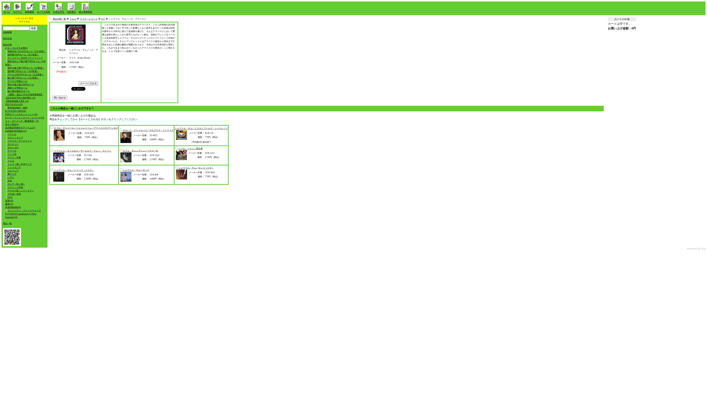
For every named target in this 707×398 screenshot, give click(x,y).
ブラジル (12, 134)
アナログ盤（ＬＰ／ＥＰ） (21, 190)
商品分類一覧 (59, 19)
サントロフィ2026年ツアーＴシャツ (25, 58)
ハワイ (11, 177)
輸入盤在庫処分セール (19, 91)
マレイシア (13, 171)
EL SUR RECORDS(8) (15, 111)
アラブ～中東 (14, 157)
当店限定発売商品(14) (16, 131)
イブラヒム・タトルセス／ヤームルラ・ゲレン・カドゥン (82, 151)
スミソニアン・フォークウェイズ (24, 210)
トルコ (11, 161)
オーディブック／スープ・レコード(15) (24, 117)
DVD (10, 197)
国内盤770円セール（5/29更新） (23, 71)
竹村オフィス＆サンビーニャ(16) (21, 114)
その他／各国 (14, 194)
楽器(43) (9, 200)
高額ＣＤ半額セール (17, 88)
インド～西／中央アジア (20, 164)
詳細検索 (7, 32)
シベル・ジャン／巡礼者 (190, 148)
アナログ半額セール (17, 81)
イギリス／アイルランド (20, 141)
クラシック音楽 (15, 187)
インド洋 (12, 154)
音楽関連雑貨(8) (13, 207)
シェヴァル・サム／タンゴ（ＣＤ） (196, 168)
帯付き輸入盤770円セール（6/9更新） (26, 68)
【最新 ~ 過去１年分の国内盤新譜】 (25, 94)
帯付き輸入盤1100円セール (21, 84)
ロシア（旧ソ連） (16, 184)
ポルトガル (13, 147)
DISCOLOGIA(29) (14, 104)
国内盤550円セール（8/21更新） (23, 54)
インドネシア (14, 167)
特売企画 (7, 38)
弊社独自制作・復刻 (17, 108)
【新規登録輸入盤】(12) (17, 101)
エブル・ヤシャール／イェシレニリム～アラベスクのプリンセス (86, 128)
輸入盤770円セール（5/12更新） (23, 78)
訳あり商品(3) (12, 124)
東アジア (12, 174)
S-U (103, 19)
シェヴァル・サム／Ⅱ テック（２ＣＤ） (74, 170)
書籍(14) (9, 204)
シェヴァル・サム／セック (136, 170)
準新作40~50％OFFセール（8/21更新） (27, 51)
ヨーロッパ (13, 144)
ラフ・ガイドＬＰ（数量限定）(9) (22, 121)
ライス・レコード (89, 19)
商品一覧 (7, 223)
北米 (10, 180)
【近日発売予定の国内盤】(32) (20, 98)
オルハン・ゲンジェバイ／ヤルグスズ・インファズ (148, 130)
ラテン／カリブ (15, 137)
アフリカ (12, 151)
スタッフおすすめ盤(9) (16, 48)
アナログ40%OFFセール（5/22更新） (26, 74)
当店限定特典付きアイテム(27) (20, 127)
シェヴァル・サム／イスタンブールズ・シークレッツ (201, 128)
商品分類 (7, 44)
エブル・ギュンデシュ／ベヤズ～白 (140, 150)
